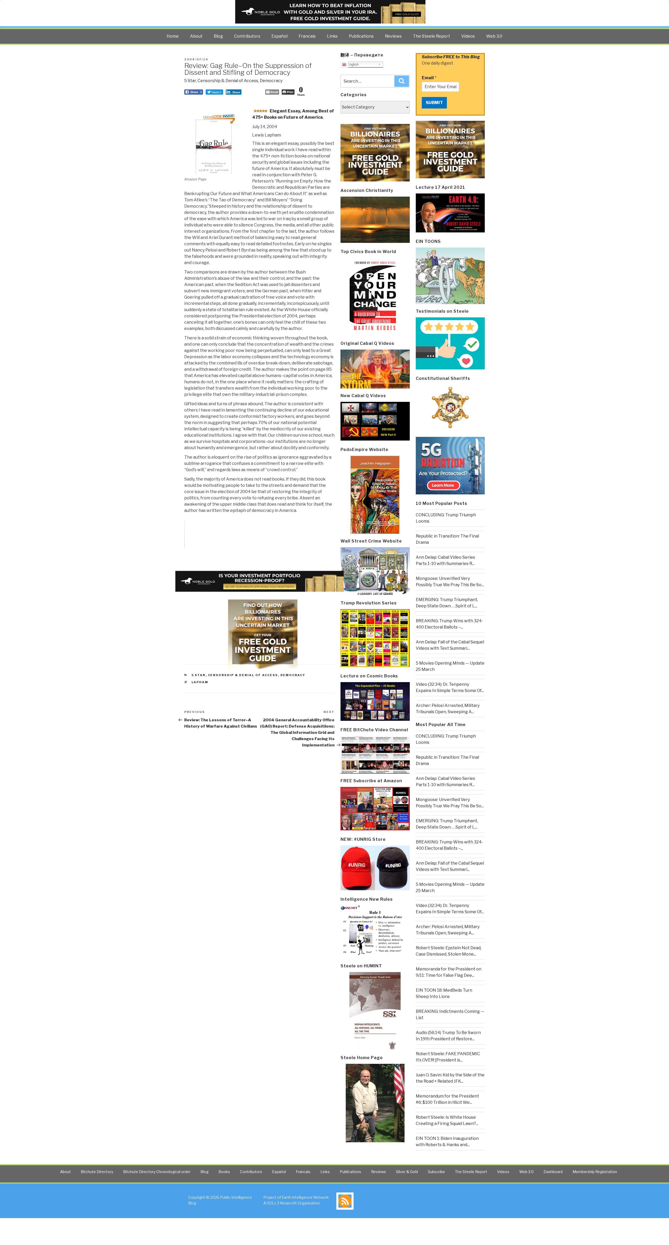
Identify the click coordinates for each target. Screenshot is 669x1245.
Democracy (271, 80)
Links (332, 36)
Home (173, 36)
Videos (468, 36)
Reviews (393, 36)
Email (429, 77)
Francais (307, 36)
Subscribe (436, 1171)
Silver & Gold (407, 1171)
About (196, 36)
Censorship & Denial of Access (228, 80)
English (352, 64)
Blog (218, 36)
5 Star (190, 80)
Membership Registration (595, 1171)
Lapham (200, 682)
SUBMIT (434, 102)
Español (279, 36)
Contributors (247, 36)
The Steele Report (431, 36)
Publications (361, 36)
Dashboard (553, 1171)
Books (224, 1171)
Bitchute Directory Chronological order (157, 1171)
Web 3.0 (494, 36)
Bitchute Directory (97, 1171)
